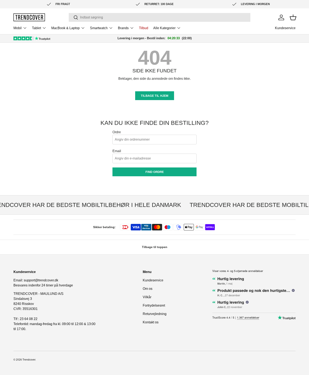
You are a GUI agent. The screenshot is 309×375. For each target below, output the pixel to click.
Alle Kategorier (164, 28)
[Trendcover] (29, 17)
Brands (123, 28)
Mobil (17, 28)
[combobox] (159, 17)
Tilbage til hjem (154, 95)
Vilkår (147, 297)
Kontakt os (150, 322)
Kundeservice (285, 28)
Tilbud (143, 28)
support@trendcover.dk (41, 280)
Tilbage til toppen (154, 247)
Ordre (116, 132)
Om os (147, 288)
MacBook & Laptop (65, 28)
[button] (293, 17)
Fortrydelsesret (154, 305)
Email (116, 151)
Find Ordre (154, 172)
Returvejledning (154, 314)
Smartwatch (99, 28)
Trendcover (28, 359)
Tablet (36, 28)
